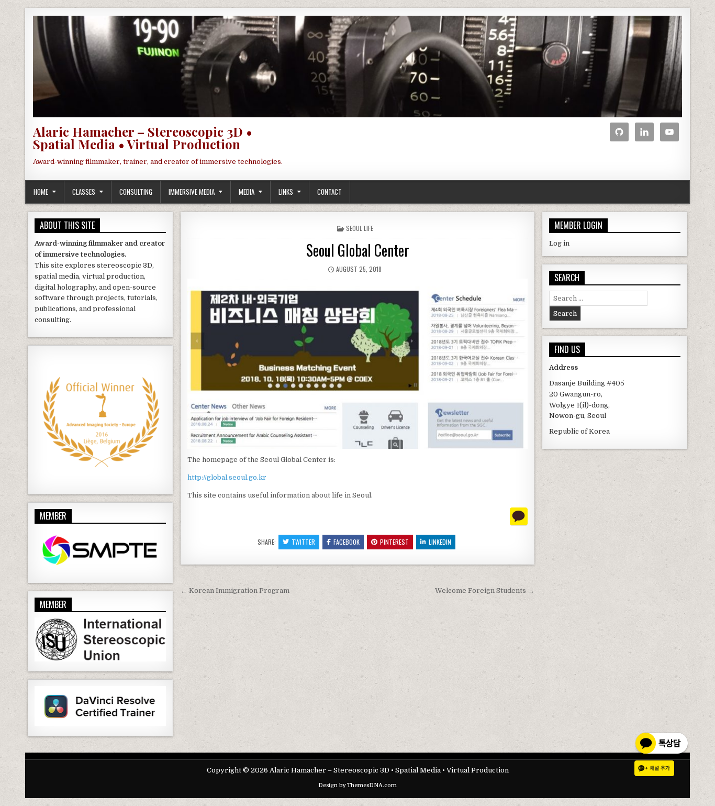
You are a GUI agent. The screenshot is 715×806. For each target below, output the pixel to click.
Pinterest (394, 541)
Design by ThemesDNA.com (357, 785)
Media (246, 191)
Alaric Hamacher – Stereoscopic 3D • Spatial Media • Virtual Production (142, 137)
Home (40, 191)
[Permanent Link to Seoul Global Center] (357, 364)
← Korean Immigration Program (235, 590)
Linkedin (440, 541)
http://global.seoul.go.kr (226, 477)
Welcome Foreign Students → (484, 590)
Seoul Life (359, 228)
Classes (83, 191)
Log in (559, 243)
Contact (329, 191)
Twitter (303, 541)
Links (285, 191)
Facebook (346, 541)
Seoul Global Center (357, 250)
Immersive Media (192, 191)
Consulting (135, 191)
